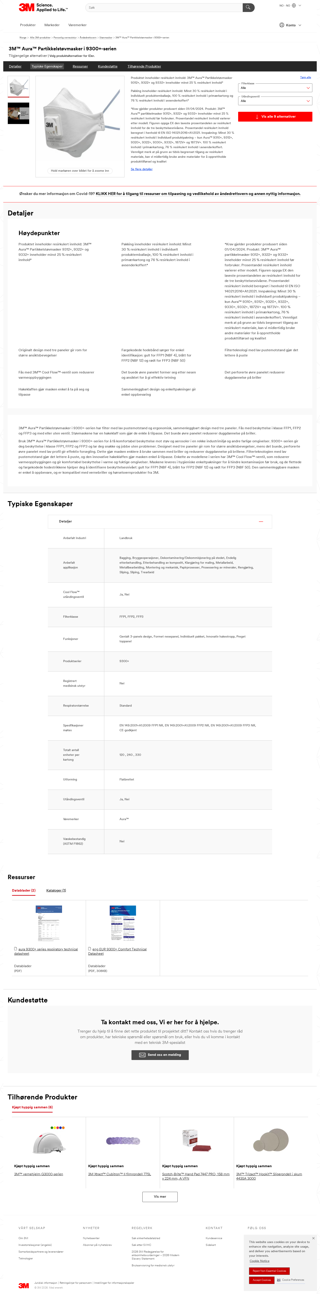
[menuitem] (15, 66)
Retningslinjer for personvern (76, 1283)
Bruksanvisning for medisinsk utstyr (153, 1265)
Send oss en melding (164, 1055)
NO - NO (285, 6)
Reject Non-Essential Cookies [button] (269, 1271)
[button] (290, 1280)
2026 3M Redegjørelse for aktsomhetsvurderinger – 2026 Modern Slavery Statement (155, 1255)
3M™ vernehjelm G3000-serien (38, 1174)
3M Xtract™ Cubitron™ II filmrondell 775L (119, 1174)
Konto (290, 25)
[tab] (23, 891)
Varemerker (77, 25)
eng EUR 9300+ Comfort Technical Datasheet (117, 952)
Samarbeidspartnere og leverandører (41, 1251)
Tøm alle (305, 77)
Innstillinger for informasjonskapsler (114, 1283)
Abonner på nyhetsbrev (97, 1245)
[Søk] (249, 7)
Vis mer (160, 1197)
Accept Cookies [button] (262, 1280)
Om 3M (23, 1238)
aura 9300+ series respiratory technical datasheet (46, 952)
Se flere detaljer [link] (142, 169)
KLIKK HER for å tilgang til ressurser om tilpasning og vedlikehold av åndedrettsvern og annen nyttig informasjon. (198, 194)
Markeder (52, 25)
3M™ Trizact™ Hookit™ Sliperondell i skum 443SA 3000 (269, 1176)
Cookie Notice (259, 1261)
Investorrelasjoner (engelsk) (35, 1245)
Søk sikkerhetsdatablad (146, 1238)
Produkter (28, 25)
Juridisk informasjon (45, 1283)
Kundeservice (214, 1238)
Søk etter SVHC (141, 1245)
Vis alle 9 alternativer (278, 117)
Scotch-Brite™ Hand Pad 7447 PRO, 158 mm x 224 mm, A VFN (196, 1176)
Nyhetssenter (91, 1238)
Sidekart (211, 1245)
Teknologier (26, 1258)
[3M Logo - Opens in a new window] (43, 7)
